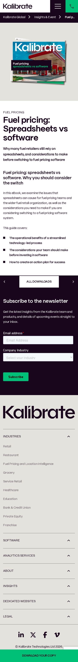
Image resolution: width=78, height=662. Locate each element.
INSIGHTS (10, 586)
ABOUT (8, 570)
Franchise (9, 525)
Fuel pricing (13, 112)
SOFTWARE (11, 540)
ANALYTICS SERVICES (19, 555)
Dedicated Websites (19, 601)
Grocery (9, 472)
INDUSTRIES (12, 436)
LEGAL (8, 616)
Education (10, 499)
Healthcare (11, 490)
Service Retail (12, 481)
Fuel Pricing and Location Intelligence (28, 464)
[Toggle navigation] (58, 6)
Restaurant (11, 455)
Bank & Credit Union (17, 507)
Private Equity (12, 516)
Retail (7, 446)
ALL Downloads (39, 281)
